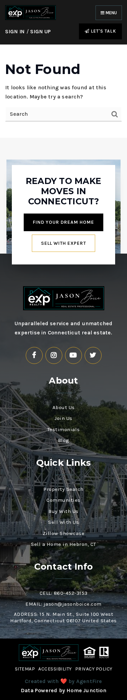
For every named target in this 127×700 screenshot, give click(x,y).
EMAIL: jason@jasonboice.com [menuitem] (63, 604)
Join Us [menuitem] (63, 418)
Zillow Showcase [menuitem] (64, 533)
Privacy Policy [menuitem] (93, 669)
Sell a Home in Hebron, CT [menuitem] (63, 544)
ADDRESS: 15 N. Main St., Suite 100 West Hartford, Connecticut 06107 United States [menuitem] (63, 617)
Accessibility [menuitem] (55, 669)
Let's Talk (102, 31)
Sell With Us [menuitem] (63, 522)
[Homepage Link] (30, 12)
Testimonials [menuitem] (63, 429)
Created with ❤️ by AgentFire (63, 681)
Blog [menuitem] (63, 440)
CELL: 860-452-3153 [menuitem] (64, 593)
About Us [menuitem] (63, 407)
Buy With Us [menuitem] (63, 511)
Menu (110, 12)
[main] (63, 91)
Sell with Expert (63, 243)
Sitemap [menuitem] (25, 669)
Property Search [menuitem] (63, 489)
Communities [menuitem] (63, 500)
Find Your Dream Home (63, 222)
